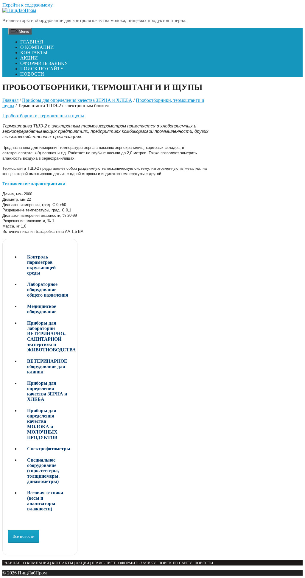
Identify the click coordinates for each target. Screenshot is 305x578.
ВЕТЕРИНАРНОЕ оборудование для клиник (47, 366)
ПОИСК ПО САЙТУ (41, 68)
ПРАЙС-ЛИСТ (104, 563)
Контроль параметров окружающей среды (41, 264)
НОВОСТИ (32, 74)
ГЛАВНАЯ (31, 41)
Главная (10, 100)
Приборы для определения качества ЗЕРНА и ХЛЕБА (77, 100)
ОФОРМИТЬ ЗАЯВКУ (44, 63)
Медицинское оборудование (41, 309)
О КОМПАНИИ (37, 47)
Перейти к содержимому (27, 4)
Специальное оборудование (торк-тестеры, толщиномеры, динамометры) (43, 470)
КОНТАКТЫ (33, 52)
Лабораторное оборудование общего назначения (47, 289)
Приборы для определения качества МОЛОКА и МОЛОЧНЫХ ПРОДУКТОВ (42, 424)
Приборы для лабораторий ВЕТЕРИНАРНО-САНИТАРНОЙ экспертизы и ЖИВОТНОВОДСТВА (49, 336)
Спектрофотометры (48, 448)
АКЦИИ (29, 57)
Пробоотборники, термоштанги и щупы (43, 115)
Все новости (24, 536)
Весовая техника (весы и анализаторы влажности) (45, 500)
